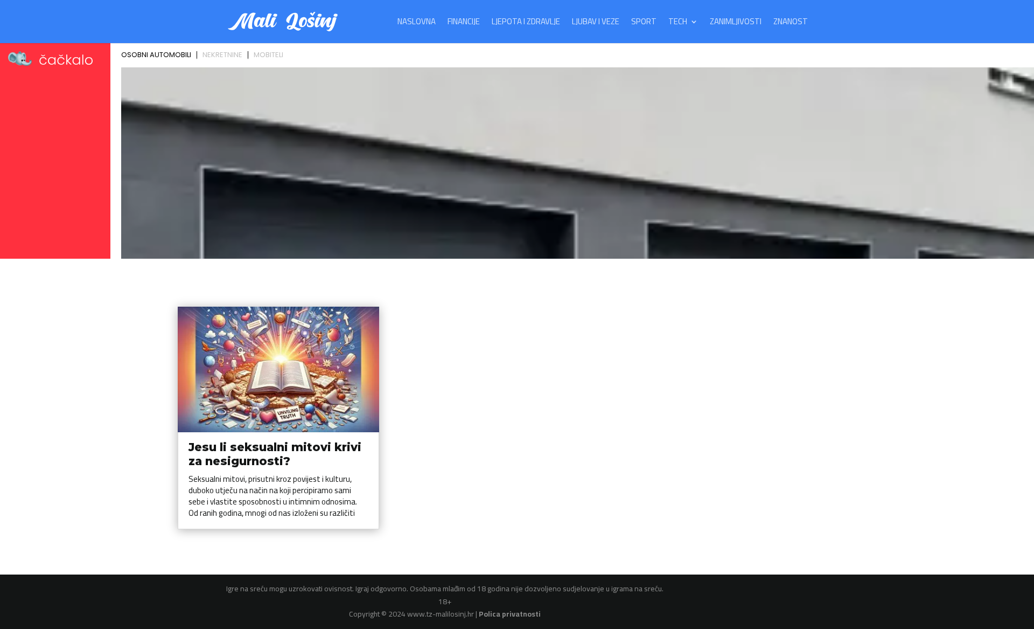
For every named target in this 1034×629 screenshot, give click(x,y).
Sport (643, 23)
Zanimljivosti (735, 23)
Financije (464, 23)
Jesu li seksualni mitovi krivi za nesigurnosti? (274, 453)
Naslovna (416, 23)
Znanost (790, 23)
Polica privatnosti (510, 614)
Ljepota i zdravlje (526, 23)
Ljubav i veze (595, 23)
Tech (677, 23)
